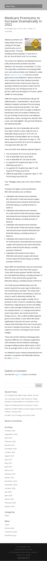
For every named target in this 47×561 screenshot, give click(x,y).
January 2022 (10, 445)
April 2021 (8, 467)
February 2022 (10, 441)
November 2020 (11, 485)
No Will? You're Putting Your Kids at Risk (20, 415)
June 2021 (8, 459)
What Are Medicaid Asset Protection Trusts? (21, 405)
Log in (7, 524)
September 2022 (11, 434)
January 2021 (10, 477)
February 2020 (10, 503)
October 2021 (10, 452)
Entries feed (9, 528)
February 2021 (10, 474)
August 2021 (9, 456)
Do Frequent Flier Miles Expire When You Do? (22, 395)
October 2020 (10, 488)
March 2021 (9, 470)
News (31, 29)
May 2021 (8, 463)
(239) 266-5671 (23, 558)
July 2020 (8, 492)
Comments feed (11, 532)
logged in (18, 374)
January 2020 (10, 506)
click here (15, 358)
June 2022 (8, 438)
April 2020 (8, 495)
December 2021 (11, 449)
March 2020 (9, 499)
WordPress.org (10, 535)
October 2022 (10, 431)
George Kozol (12, 29)
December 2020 (11, 481)
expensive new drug (17, 75)
